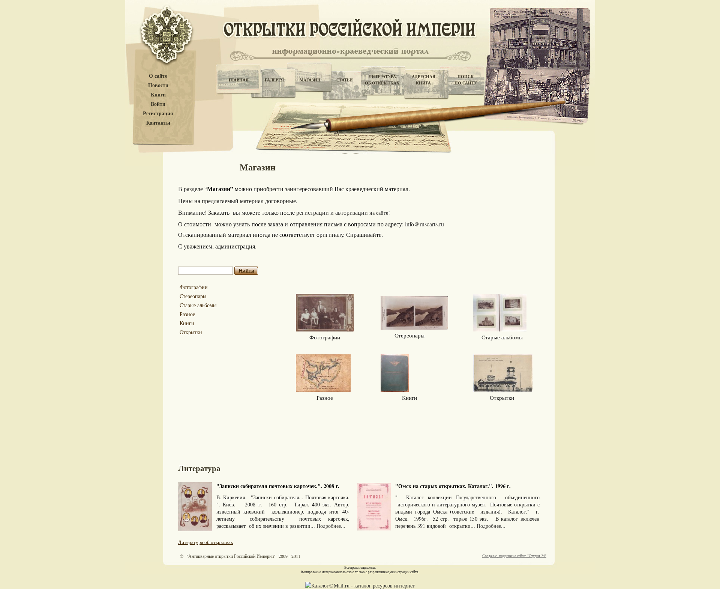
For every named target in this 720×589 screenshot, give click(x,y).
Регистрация (158, 113)
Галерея (274, 80)
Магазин (310, 80)
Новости (158, 85)
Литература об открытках (205, 542)
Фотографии (194, 287)
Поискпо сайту (465, 79)
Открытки (191, 332)
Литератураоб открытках (382, 79)
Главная (239, 80)
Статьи (344, 80)
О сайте (158, 76)
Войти (158, 104)
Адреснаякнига (423, 79)
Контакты (158, 123)
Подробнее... (330, 525)
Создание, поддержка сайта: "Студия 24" (514, 555)
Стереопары (193, 296)
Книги (158, 95)
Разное (187, 314)
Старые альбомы (198, 305)
